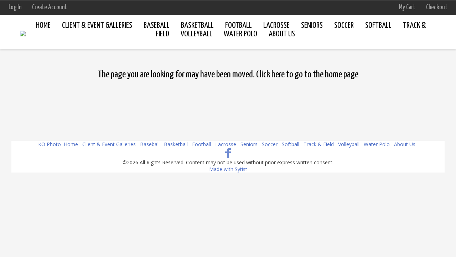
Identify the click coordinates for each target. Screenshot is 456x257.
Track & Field (319, 144)
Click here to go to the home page (307, 74)
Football (238, 25)
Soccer (344, 25)
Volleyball (348, 144)
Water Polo (377, 144)
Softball (378, 25)
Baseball (157, 25)
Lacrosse (276, 25)
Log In (15, 7)
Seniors (312, 25)
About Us (404, 144)
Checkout (436, 7)
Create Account (49, 7)
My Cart (407, 7)
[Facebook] (228, 152)
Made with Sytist (228, 169)
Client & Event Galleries (97, 25)
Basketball (197, 25)
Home (43, 25)
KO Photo (49, 144)
